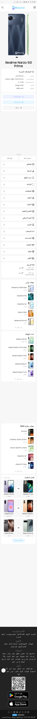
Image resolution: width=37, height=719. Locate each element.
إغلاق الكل (9, 158)
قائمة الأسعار (21, 634)
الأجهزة (28, 634)
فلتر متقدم (14, 647)
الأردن (6, 669)
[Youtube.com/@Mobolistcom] (26, 2)
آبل (27, 653)
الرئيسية (33, 634)
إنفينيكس (17, 659)
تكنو (12, 659)
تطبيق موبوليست (11, 634)
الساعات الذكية (13, 644)
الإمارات (26, 671)
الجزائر (21, 671)
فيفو (13, 656)
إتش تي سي (25, 659)
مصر (23, 669)
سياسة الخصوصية (6, 717)
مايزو (13, 662)
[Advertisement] (18, 132)
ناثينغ (8, 659)
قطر (7, 671)
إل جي (18, 662)
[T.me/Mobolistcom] (24, 2)
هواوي (17, 653)
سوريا (14, 669)
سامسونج (32, 653)
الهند (18, 674)
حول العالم (29, 669)
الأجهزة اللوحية (23, 644)
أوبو (27, 656)
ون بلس (32, 656)
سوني (17, 656)
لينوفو (23, 662)
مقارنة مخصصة (18, 540)
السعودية (32, 671)
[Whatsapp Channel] (20, 2)
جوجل (4, 653)
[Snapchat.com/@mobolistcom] (22, 2)
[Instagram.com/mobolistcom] (32, 2)
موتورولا (22, 656)
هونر (13, 653)
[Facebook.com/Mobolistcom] (35, 2)
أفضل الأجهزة (22, 647)
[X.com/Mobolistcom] (30, 2)
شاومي (23, 653)
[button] (20, 57)
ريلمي (9, 653)
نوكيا (4, 656)
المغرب (16, 671)
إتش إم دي (32, 659)
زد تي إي (4, 659)
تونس (11, 671)
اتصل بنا (18, 637)
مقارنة (5, 644)
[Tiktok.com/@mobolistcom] (28, 2)
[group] (18, 34)
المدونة (15, 2)
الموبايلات (30, 644)
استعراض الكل (27, 158)
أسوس (9, 656)
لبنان (10, 669)
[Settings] (2, 2)
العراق (19, 669)
